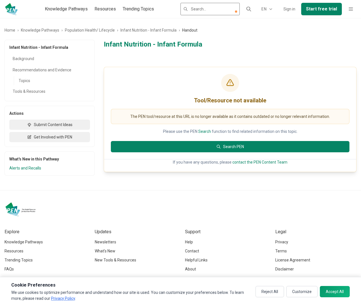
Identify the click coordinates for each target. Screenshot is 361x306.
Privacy (281, 242)
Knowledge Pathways (66, 9)
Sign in (289, 9)
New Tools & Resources (115, 260)
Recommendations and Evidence (42, 70)
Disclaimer (284, 269)
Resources (105, 9)
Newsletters (105, 242)
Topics (24, 80)
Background (23, 58)
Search (204, 131)
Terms (281, 251)
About (190, 269)
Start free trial (321, 9)
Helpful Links (196, 260)
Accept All (335, 291)
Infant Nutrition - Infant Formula (148, 30)
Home (10, 30)
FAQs (9, 269)
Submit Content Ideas (53, 124)
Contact (192, 251)
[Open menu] (350, 9)
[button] (236, 11)
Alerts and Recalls (25, 168)
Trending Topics (138, 9)
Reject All (269, 291)
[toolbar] (236, 11)
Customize (302, 291)
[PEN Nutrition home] (11, 9)
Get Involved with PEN (53, 137)
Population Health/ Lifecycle (90, 30)
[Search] (248, 9)
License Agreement (292, 260)
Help (189, 242)
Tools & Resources (29, 91)
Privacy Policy (63, 298)
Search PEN (233, 146)
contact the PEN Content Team (259, 162)
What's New (105, 251)
